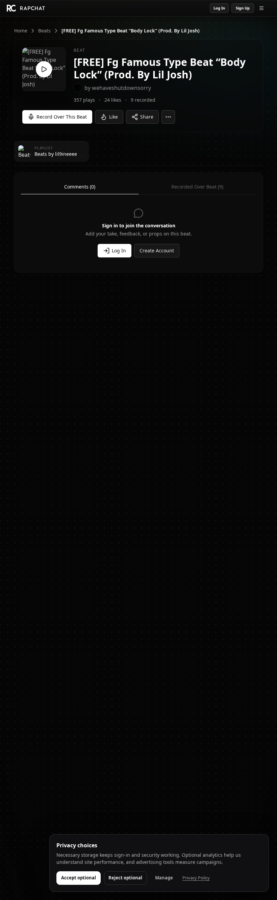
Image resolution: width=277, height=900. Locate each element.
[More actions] (168, 117)
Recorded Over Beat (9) (197, 186)
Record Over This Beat (61, 117)
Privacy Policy (196, 878)
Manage (164, 878)
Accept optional (78, 878)
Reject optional (125, 878)
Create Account (157, 250)
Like (113, 117)
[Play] (44, 69)
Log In (219, 7)
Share (146, 117)
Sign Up (243, 7)
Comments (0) (79, 186)
